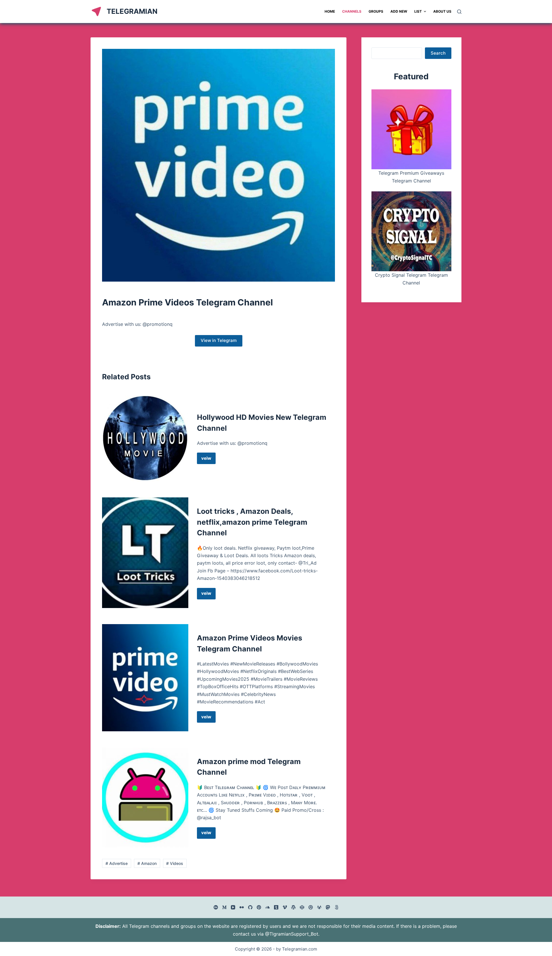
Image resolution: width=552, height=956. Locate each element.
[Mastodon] (328, 907)
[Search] (459, 11)
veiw (208, 459)
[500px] (336, 907)
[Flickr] (241, 907)
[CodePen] (302, 907)
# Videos (174, 863)
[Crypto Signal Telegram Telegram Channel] (411, 231)
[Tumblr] (276, 907)
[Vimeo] (285, 907)
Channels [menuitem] (351, 11)
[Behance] (216, 907)
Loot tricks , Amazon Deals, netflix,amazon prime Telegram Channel (252, 522)
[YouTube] (233, 907)
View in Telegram (219, 340)
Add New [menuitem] (398, 11)
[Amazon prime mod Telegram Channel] (145, 797)
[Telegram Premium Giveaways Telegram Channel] (411, 129)
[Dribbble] (310, 907)
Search (438, 53)
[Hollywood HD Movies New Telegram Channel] (145, 438)
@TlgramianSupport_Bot (291, 934)
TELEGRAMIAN (132, 11)
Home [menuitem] (330, 11)
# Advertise (117, 863)
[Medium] (224, 907)
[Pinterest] (259, 907)
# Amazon (147, 863)
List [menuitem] (418, 11)
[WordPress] (293, 907)
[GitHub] (250, 907)
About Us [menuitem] (442, 11)
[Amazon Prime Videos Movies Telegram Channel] (145, 677)
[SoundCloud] (267, 907)
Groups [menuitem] (376, 11)
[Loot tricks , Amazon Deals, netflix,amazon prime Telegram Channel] (145, 552)
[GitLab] (319, 907)
